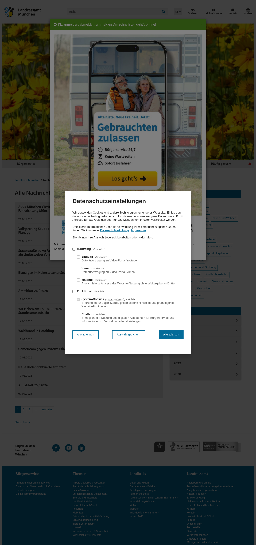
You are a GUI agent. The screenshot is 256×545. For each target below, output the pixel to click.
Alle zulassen (171, 334)
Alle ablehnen (85, 334)
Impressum (138, 230)
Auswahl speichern (128, 334)
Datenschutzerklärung (114, 230)
